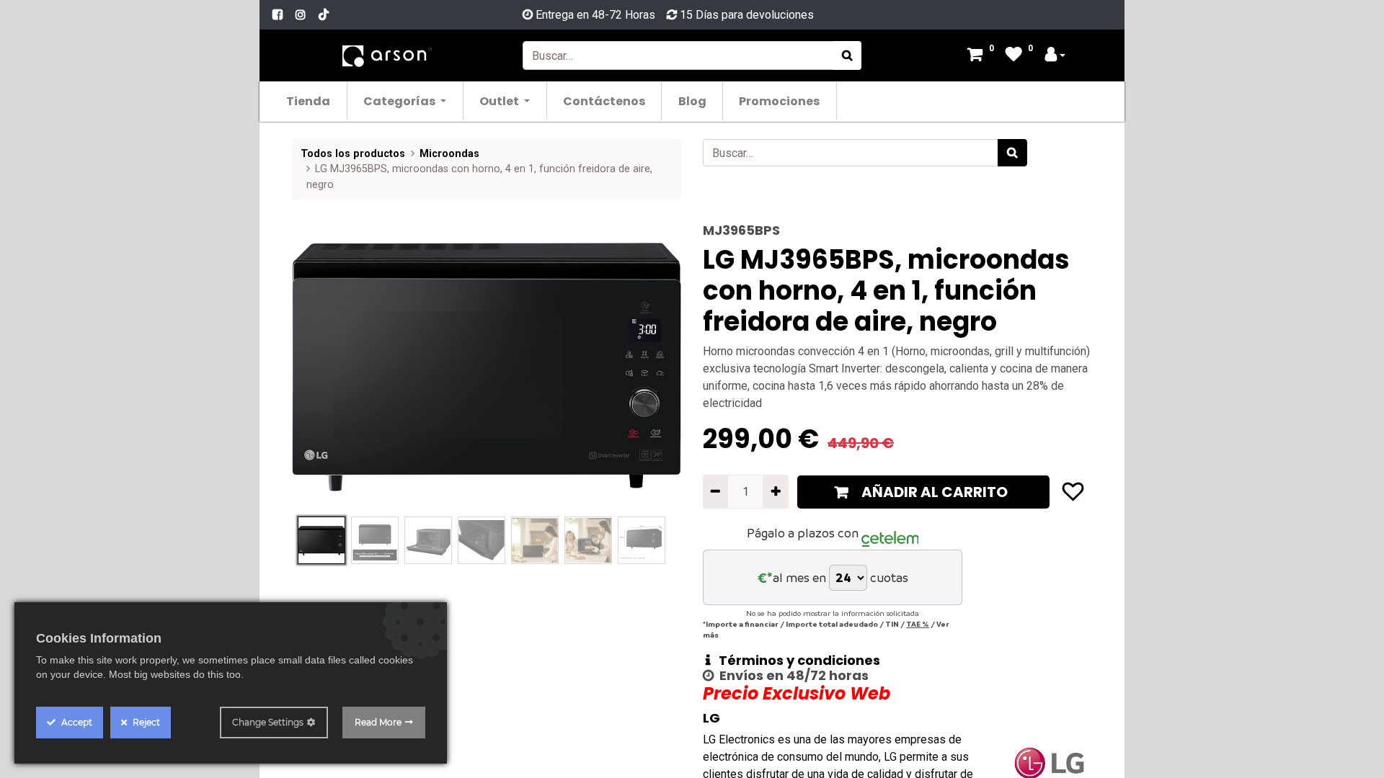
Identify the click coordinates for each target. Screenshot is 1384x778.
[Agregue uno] (775, 491)
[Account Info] (1055, 56)
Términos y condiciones (795, 660)
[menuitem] (308, 100)
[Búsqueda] (847, 55)
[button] (321, 367)
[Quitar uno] (715, 491)
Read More (378, 722)
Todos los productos (353, 154)
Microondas (449, 154)
